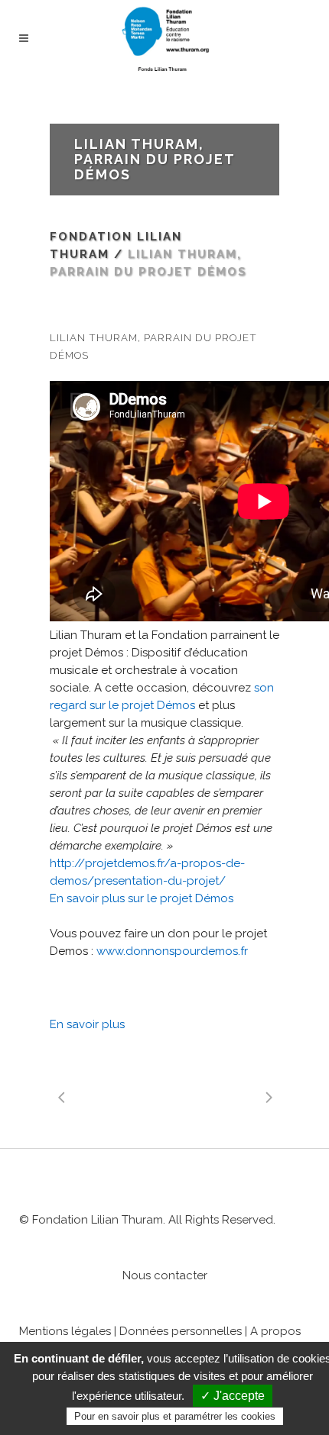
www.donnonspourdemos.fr (172, 951)
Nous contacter (164, 1275)
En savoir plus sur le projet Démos (141, 898)
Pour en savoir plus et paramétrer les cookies (174, 1416)
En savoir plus (87, 1024)
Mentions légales (65, 1331)
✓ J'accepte (232, 1395)
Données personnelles (180, 1331)
